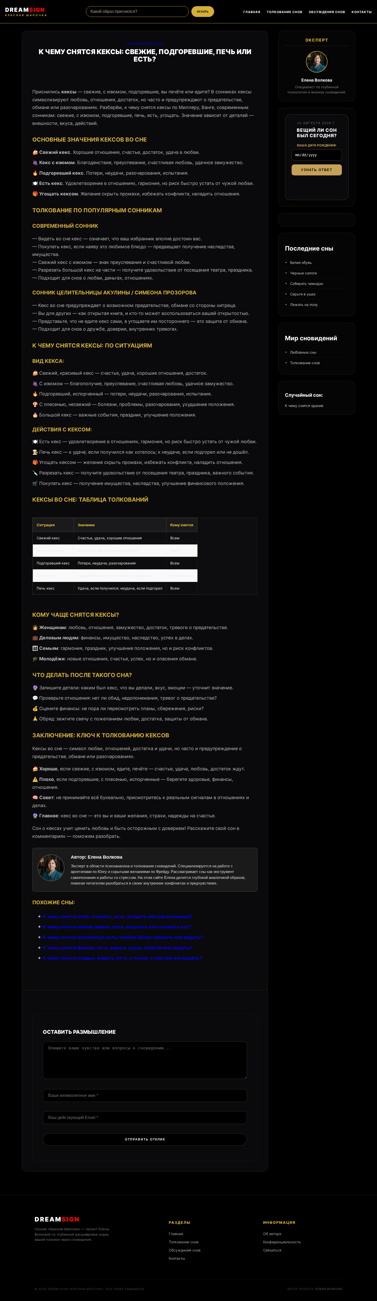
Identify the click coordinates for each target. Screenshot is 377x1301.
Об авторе (272, 1234)
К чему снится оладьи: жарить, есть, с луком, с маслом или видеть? (122, 958)
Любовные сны (303, 352)
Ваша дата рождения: (316, 145)
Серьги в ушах (303, 294)
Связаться (272, 1250)
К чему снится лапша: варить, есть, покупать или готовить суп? (117, 926)
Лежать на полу (304, 304)
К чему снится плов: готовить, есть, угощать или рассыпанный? (118, 916)
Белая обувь (301, 262)
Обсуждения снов (327, 12)
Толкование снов (284, 12)
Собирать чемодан (306, 283)
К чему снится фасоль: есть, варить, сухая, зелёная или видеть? (117, 947)
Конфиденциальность (282, 1242)
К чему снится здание (304, 405)
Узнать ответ (316, 170)
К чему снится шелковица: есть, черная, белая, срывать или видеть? (123, 937)
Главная (251, 12)
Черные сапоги (303, 273)
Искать (203, 11)
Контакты (362, 12)
